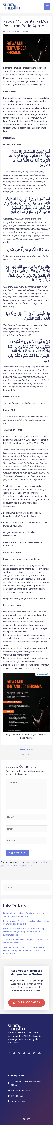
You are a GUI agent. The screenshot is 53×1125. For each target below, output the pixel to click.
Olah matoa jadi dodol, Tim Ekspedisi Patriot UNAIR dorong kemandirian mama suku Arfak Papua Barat (24, 950)
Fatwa (25, 31)
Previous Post (26, 749)
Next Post (26, 755)
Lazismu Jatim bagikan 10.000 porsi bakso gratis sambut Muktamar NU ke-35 (25, 915)
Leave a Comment (11, 31)
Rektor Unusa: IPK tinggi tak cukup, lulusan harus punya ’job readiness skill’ (26, 922)
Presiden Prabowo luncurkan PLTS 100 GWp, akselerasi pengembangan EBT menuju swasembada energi (24, 931)
